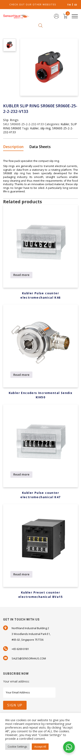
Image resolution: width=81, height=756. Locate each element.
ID (75, 5)
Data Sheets (40, 146)
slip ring (45, 128)
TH (69, 5)
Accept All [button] (40, 746)
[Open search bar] (40, 25)
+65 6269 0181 (20, 649)
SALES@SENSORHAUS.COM (29, 658)
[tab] (14, 147)
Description (13, 146)
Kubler (65, 124)
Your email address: (16, 681)
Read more (21, 275)
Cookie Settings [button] (17, 746)
